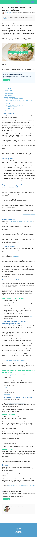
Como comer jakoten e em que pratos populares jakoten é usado (18, 100)
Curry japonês (7, 394)
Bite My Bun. (15, 525)
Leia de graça (6, 80)
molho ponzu (24, 338)
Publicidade (18, 529)
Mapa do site (18, 531)
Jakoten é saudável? (8, 93)
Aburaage (31, 316)
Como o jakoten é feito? (9, 97)
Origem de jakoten (8, 95)
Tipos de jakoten (8, 90)
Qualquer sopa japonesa (9, 375)
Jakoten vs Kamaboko (11, 106)
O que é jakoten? (8, 88)
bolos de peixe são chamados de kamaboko (16, 403)
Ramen (5, 387)
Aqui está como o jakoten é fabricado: (15, 98)
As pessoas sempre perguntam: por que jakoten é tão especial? (18, 91)
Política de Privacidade (18, 532)
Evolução (6, 110)
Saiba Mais (5, 18)
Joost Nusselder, (9, 12)
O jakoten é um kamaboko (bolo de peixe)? (13, 105)
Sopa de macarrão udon (9, 374)
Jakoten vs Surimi (10, 108)
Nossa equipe (18, 528)
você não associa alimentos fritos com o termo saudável (20, 221)
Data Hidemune (16, 256)
